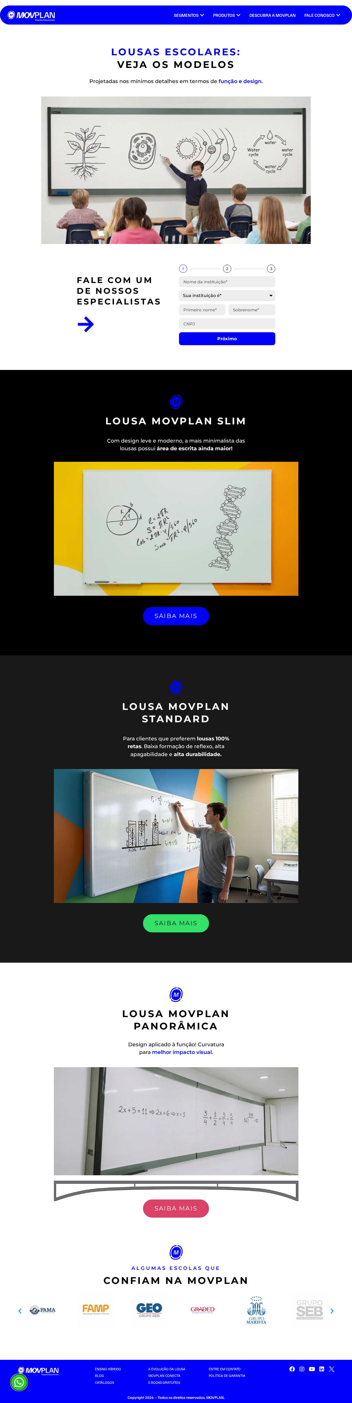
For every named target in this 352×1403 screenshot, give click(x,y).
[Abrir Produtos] (238, 15)
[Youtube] (312, 1369)
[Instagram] (302, 1369)
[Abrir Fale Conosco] (338, 15)
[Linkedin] (321, 1369)
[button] (19, 1311)
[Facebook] (292, 1369)
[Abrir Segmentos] (202, 15)
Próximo (227, 338)
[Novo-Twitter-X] (331, 1369)
